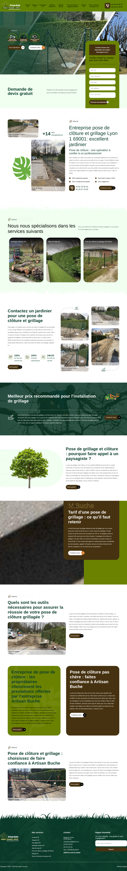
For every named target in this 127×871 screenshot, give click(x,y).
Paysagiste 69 (42, 5)
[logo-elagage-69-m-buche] (11, 5)
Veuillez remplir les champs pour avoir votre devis (101, 59)
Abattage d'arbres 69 (52, 5)
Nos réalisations (14, 47)
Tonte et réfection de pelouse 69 (94, 5)
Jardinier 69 (27, 5)
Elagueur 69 (35, 5)
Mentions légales (122, 866)
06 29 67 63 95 (116, 7)
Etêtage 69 (83, 5)
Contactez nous (35, 47)
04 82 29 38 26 (116, 4)
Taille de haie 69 (60, 5)
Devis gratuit (13, 367)
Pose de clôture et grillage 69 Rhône (72, 5)
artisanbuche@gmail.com (71, 841)
